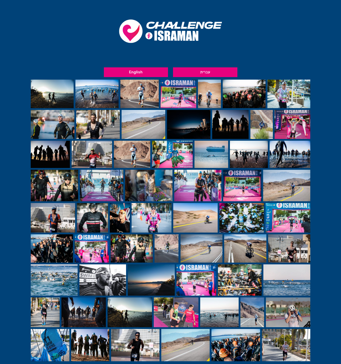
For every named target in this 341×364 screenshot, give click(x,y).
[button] (205, 72)
